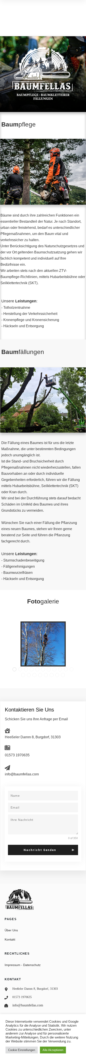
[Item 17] (52, 675)
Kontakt (10, 939)
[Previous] (15, 643)
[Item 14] (34, 675)
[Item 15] (40, 675)
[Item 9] (60, 669)
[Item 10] (66, 669)
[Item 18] (57, 675)
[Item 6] (43, 669)
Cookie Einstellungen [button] (21, 1050)
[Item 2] (20, 669)
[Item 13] (29, 675)
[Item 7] (49, 669)
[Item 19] (63, 675)
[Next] (71, 643)
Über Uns (11, 930)
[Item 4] (32, 669)
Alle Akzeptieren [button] (53, 1050)
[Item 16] (46, 675)
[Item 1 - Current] (15, 669)
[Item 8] (54, 669)
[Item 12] (23, 675)
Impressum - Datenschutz (23, 965)
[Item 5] (37, 669)
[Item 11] (72, 669)
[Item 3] (26, 669)
